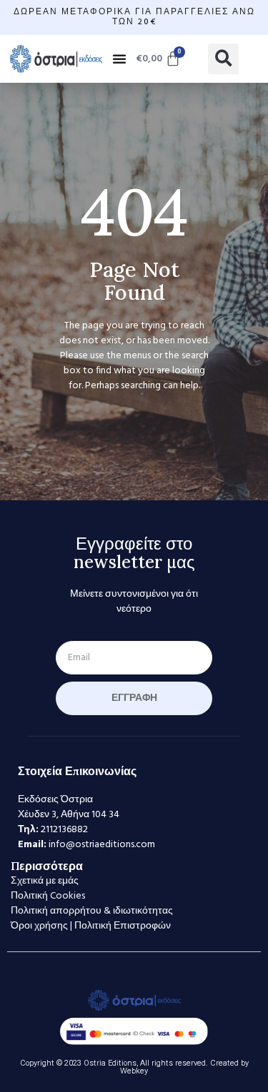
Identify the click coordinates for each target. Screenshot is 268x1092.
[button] (119, 58)
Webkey (134, 1071)
